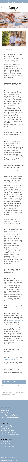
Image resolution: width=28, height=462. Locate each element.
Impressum (9, 459)
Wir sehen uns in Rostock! (9, 394)
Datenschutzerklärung (7, 460)
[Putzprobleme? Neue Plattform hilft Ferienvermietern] (14, 38)
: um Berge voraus (7, 390)
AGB (16, 460)
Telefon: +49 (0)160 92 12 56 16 (14, 2)
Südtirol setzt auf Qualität (9, 397)
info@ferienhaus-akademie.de (14, 1)
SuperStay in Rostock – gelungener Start (12, 392)
